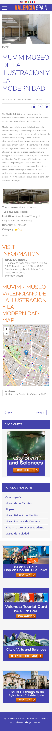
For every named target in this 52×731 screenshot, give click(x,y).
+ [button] (7, 329)
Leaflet (46, 385)
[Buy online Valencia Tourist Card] (26, 603)
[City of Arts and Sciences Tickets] (26, 453)
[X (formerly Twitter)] (40, 106)
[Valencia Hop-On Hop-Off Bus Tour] (26, 561)
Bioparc (10, 509)
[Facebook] (33, 106)
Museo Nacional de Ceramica (22, 521)
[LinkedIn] (47, 106)
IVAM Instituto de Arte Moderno (24, 527)
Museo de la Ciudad (17, 533)
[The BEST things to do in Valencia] (26, 686)
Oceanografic (13, 497)
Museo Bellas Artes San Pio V (22, 515)
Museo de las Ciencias (18, 503)
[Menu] (4, 8)
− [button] (7, 333)
